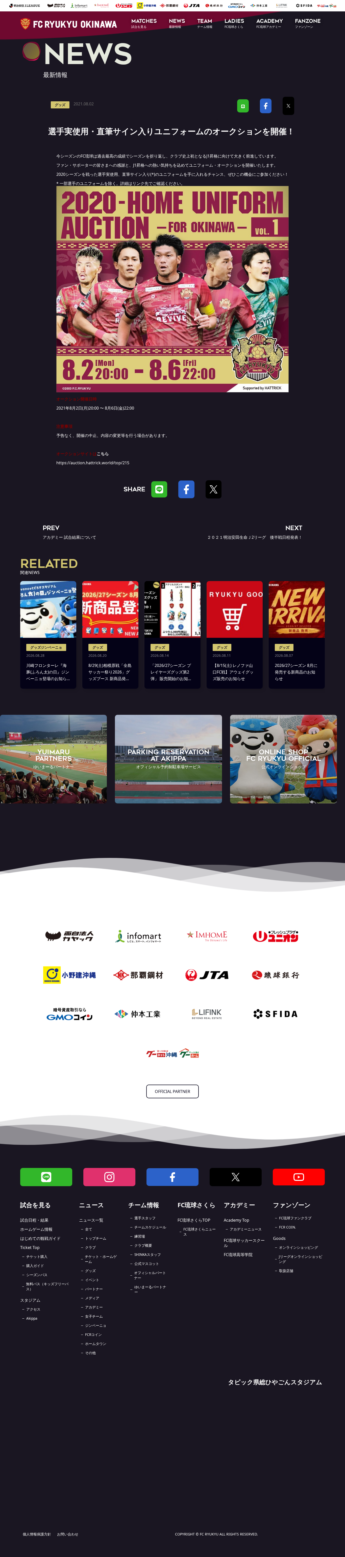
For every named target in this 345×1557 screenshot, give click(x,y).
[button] (144, 23)
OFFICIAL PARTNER (172, 1091)
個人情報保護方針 (37, 1534)
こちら (103, 453)
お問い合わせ (67, 1534)
